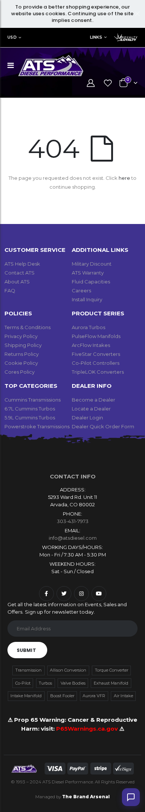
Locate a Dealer (91, 409)
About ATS (17, 282)
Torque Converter (111, 670)
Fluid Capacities (91, 282)
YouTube (98, 593)
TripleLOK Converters (98, 372)
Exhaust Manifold (111, 683)
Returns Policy (21, 354)
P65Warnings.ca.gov (87, 728)
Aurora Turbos (88, 327)
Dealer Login (87, 417)
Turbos (45, 683)
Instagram (81, 593)
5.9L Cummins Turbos (29, 417)
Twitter (64, 593)
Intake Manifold (26, 695)
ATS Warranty (88, 273)
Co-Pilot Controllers (95, 363)
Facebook (46, 593)
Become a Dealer (93, 400)
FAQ (9, 290)
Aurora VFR (94, 695)
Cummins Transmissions (32, 400)
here (124, 178)
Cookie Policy (21, 363)
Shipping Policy (23, 345)
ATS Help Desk (22, 264)
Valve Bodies (73, 683)
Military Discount (92, 264)
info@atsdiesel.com (73, 538)
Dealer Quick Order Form (103, 426)
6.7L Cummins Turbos (29, 409)
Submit (26, 650)
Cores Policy (19, 372)
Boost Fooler (62, 695)
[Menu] (10, 65)
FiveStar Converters (96, 354)
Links (96, 37)
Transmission (28, 670)
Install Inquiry (87, 299)
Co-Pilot (22, 683)
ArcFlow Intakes (91, 345)
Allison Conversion (68, 670)
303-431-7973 (72, 521)
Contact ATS (19, 273)
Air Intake (123, 695)
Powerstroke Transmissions (37, 426)
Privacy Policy (21, 336)
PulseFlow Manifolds (96, 336)
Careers (81, 290)
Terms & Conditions (27, 327)
